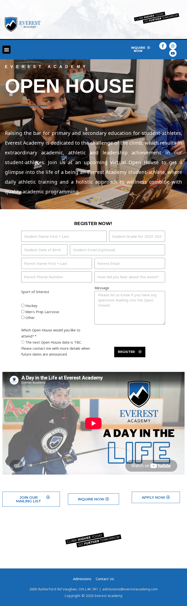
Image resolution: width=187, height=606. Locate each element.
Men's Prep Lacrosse (42, 311)
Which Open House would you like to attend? (50, 333)
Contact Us (105, 578)
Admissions (82, 578)
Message (101, 287)
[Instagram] (173, 46)
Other (30, 317)
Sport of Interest (35, 291)
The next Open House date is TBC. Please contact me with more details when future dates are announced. (55, 348)
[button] (6, 50)
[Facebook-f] (163, 46)
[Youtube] (173, 53)
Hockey (31, 305)
